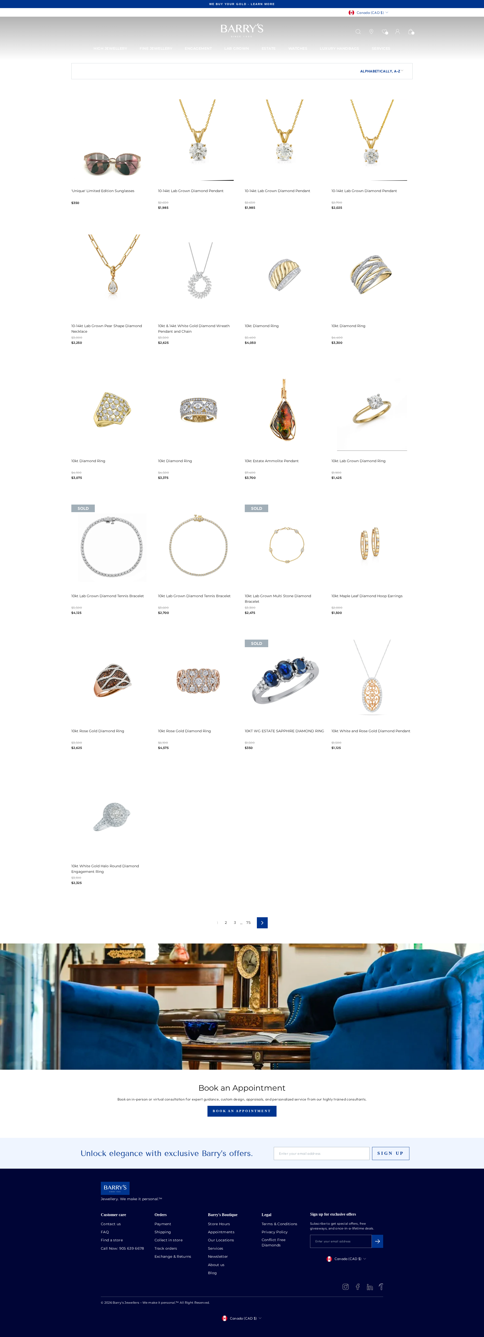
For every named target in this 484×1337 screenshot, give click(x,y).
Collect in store (169, 1240)
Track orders (166, 1248)
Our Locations (221, 1240)
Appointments (221, 1232)
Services (215, 1248)
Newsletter (218, 1256)
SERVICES (381, 48)
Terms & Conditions (279, 1224)
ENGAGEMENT (198, 48)
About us (216, 1265)
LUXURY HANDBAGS (339, 48)
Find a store (112, 1240)
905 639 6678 (131, 1248)
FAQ (105, 1232)
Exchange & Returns (173, 1256)
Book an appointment (242, 1111)
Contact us (111, 1224)
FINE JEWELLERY (156, 48)
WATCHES (298, 48)
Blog (212, 1273)
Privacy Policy (275, 1232)
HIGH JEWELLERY (110, 48)
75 (248, 922)
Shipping (163, 1232)
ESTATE (269, 48)
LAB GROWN (236, 48)
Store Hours (219, 1224)
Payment (163, 1224)
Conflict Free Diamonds (274, 1243)
